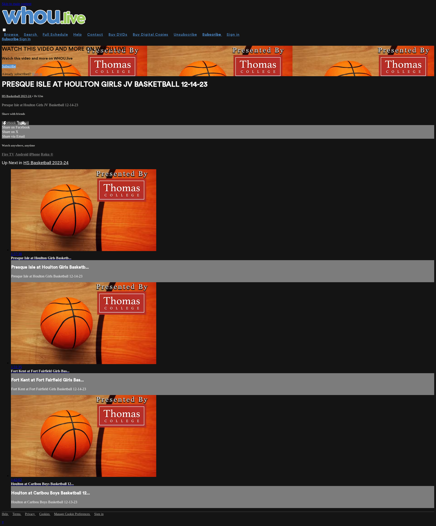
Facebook (9, 123)
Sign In (25, 39)
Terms (16, 514)
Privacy (30, 514)
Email (24, 123)
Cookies (44, 514)
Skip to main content (16, 4)
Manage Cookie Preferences (72, 514)
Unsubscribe (185, 34)
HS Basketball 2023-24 (17, 96)
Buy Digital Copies (150, 34)
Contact (95, 34)
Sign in (233, 34)
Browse (11, 34)
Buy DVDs (118, 34)
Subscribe (9, 66)
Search (31, 34)
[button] (4, 29)
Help (77, 34)
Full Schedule (55, 34)
